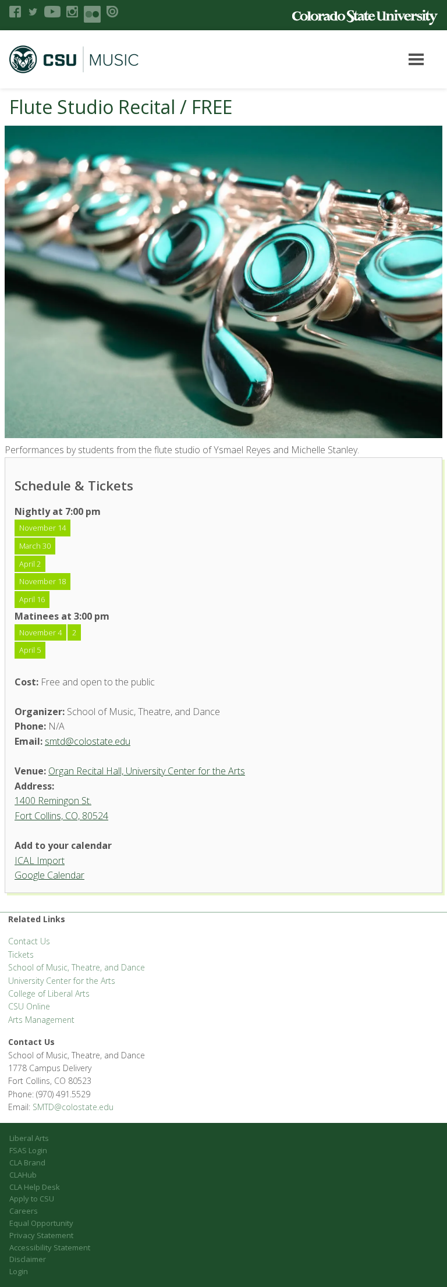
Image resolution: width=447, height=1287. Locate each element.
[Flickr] (92, 14)
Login (18, 1271)
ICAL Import (40, 860)
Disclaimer (27, 1259)
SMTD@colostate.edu (73, 1106)
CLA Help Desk (34, 1187)
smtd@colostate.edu (87, 741)
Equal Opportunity (41, 1223)
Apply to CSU (31, 1198)
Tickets (21, 954)
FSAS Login (28, 1150)
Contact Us (29, 941)
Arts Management (41, 1019)
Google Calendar (49, 875)
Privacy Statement (41, 1235)
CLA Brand (27, 1162)
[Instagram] (72, 11)
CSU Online (29, 1006)
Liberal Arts (29, 1138)
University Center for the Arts (61, 980)
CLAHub (23, 1174)
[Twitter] (32, 11)
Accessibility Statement (49, 1247)
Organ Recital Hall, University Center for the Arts (146, 771)
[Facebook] (15, 11)
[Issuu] (112, 11)
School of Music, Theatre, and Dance (76, 967)
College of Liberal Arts (49, 993)
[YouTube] (52, 11)
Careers (23, 1211)
